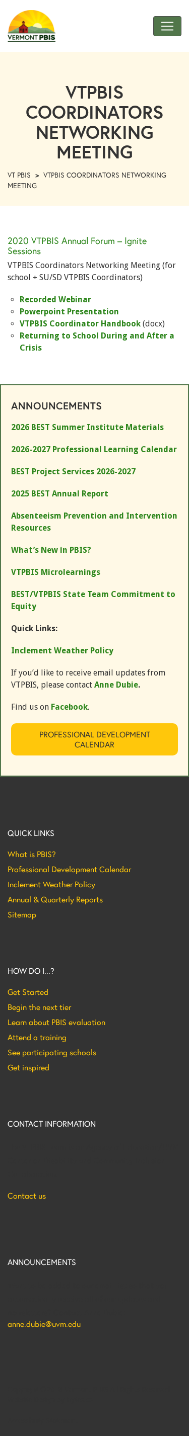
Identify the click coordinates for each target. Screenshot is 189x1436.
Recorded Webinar (55, 299)
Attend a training (37, 1037)
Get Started (28, 992)
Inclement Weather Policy (51, 884)
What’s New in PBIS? (51, 550)
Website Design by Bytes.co (50, 1400)
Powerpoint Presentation (69, 311)
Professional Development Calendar (94, 739)
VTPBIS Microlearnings (55, 572)
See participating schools (52, 1052)
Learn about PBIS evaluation (56, 1022)
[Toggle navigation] (167, 26)
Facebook (69, 707)
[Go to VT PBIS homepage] (31, 26)
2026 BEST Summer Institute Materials (87, 427)
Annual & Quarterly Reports (55, 899)
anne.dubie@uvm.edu (44, 1324)
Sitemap (22, 914)
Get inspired (28, 1067)
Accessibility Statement (43, 1420)
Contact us (27, 1196)
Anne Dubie (116, 685)
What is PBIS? (32, 854)
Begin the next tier (39, 1007)
